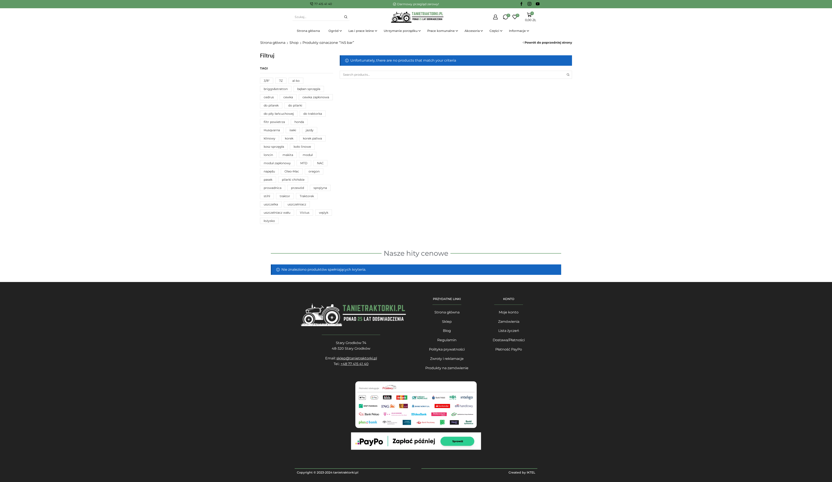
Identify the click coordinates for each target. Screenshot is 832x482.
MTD (303, 163)
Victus (304, 213)
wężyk (323, 213)
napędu (269, 171)
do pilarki (295, 105)
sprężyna (320, 188)
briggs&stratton (276, 89)
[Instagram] (529, 4)
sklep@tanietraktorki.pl (356, 358)
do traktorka (312, 114)
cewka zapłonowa (315, 97)
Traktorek (307, 196)
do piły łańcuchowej (279, 114)
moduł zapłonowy (277, 163)
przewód (297, 188)
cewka (288, 97)
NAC (320, 163)
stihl (267, 196)
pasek (268, 180)
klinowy (269, 138)
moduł (308, 155)
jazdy (310, 130)
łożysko (269, 221)
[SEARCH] (568, 75)
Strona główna (272, 43)
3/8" (267, 81)
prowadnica (272, 188)
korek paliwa (312, 138)
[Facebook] (521, 4)
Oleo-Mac (291, 171)
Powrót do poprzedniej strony (548, 42)
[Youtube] (538, 4)
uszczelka (271, 204)
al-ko (296, 81)
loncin (268, 155)
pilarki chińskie (293, 180)
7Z (281, 81)
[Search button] (345, 17)
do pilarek (271, 105)
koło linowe (302, 147)
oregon (314, 171)
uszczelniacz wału (277, 213)
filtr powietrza (274, 122)
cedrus (269, 97)
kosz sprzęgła (274, 147)
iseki (292, 130)
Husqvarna (272, 130)
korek (289, 138)
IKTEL (531, 472)
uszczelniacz (297, 204)
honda (299, 122)
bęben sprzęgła (308, 89)
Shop (294, 43)
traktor (285, 196)
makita (288, 155)
